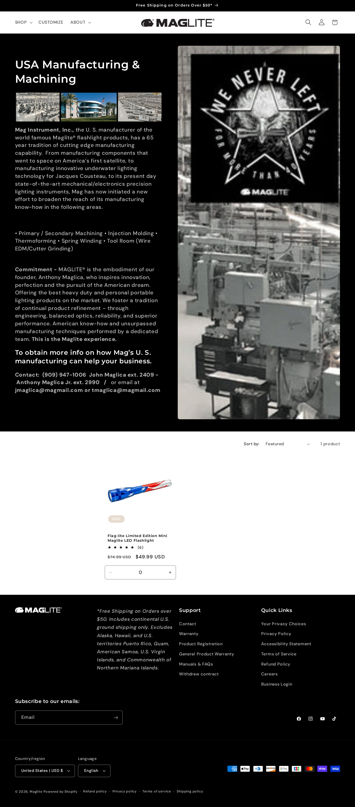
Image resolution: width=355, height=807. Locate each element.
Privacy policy (125, 791)
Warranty (189, 633)
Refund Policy (275, 664)
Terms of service (156, 791)
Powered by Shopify (60, 792)
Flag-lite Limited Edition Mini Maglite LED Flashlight (137, 538)
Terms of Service (279, 654)
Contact (187, 624)
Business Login (276, 684)
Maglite (36, 792)
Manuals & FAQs (196, 664)
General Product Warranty (206, 654)
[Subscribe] (115, 718)
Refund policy (95, 791)
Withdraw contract (199, 674)
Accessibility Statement (286, 644)
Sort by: (252, 444)
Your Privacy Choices (283, 624)
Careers (269, 674)
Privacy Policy (276, 633)
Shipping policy (190, 791)
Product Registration (201, 644)
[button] (23, 22)
